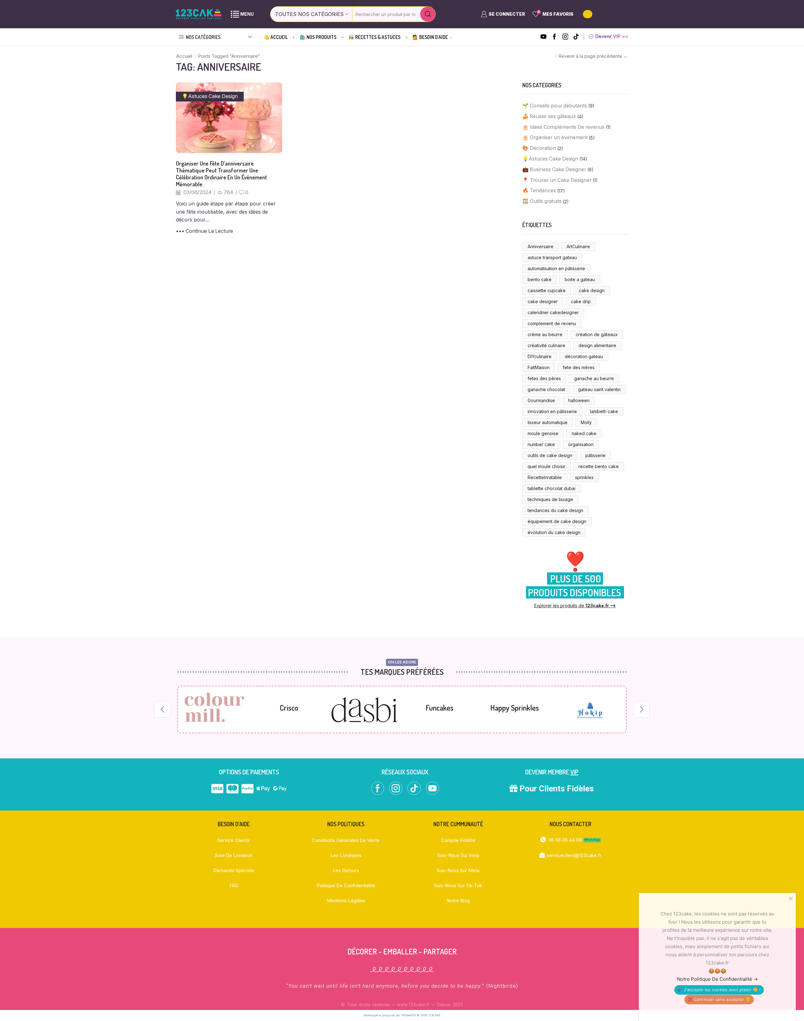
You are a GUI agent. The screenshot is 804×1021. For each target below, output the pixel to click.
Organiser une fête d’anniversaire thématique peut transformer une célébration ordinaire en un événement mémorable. (221, 174)
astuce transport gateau (552, 257)
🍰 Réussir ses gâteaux (549, 116)
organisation (581, 444)
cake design (592, 290)
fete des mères (579, 367)
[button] (162, 710)
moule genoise (543, 433)
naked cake (584, 433)
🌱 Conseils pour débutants (554, 106)
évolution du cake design (554, 532)
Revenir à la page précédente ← (593, 56)
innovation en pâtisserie (552, 411)
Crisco (289, 708)
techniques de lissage (550, 499)
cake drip (581, 301)
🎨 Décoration (539, 148)
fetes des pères (544, 378)
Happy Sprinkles (514, 708)
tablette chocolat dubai (551, 488)
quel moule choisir (546, 466)
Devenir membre (552, 772)
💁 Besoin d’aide (430, 37)
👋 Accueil (275, 37)
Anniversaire (540, 246)
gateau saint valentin (599, 389)
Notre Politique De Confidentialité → (717, 979)
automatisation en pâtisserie (556, 268)
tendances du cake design (555, 510)
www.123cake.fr (413, 1004)
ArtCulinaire (578, 246)
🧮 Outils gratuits (542, 201)
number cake (541, 444)
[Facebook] (554, 37)
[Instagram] (565, 37)
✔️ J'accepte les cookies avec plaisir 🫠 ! (719, 989)
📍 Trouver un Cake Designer (556, 180)
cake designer (543, 301)
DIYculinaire (539, 356)
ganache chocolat (546, 389)
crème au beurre (545, 334)
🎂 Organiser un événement (555, 137)
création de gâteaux (597, 334)
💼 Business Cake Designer (554, 169)
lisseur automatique (548, 422)
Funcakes (440, 708)
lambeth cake (604, 411)
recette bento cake (599, 466)
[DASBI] (364, 710)
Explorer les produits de (575, 605)
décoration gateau (584, 356)
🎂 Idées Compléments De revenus (563, 127)
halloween (578, 400)
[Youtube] (543, 37)
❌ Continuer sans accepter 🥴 (719, 999)
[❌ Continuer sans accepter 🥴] (790, 898)
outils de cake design (550, 455)
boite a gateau (580, 279)
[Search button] (427, 14)
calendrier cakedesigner (553, 312)
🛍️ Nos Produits (318, 37)
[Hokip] (590, 709)
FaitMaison (539, 367)
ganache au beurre (594, 378)
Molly (586, 422)
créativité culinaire (546, 345)
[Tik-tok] (576, 37)
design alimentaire (597, 345)
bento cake (539, 279)
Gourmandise (541, 400)
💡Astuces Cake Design (210, 96)
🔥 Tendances (539, 191)
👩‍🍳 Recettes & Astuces (374, 37)
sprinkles (584, 477)
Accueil (184, 56)
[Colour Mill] (214, 709)
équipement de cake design (557, 521)
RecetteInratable (545, 477)
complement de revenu (552, 323)
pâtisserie (595, 455)
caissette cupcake (547, 290)
